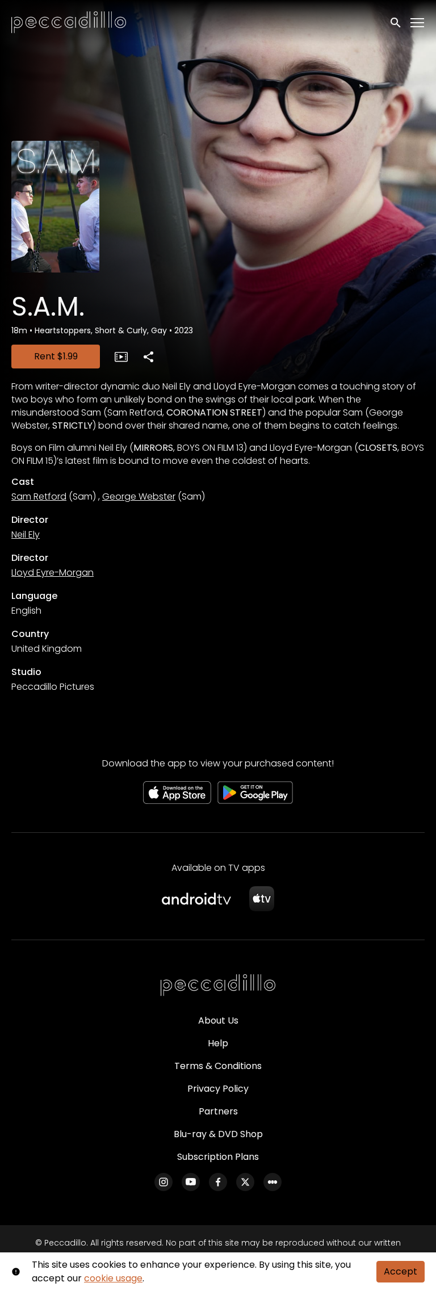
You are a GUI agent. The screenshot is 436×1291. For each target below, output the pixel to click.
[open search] (396, 23)
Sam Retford (38, 496)
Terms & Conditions (218, 1065)
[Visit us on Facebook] (218, 1182)
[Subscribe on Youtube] (191, 1182)
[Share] (148, 356)
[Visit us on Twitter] (245, 1182)
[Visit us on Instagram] (163, 1182)
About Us (218, 1020)
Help (218, 1043)
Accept (400, 1271)
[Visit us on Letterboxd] (272, 1182)
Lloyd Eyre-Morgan (52, 572)
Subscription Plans (218, 1156)
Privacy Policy (218, 1088)
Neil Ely (25, 534)
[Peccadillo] (218, 985)
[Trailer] (121, 356)
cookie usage (113, 1278)
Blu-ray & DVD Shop (218, 1134)
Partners (218, 1111)
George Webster (138, 496)
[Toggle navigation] (418, 23)
